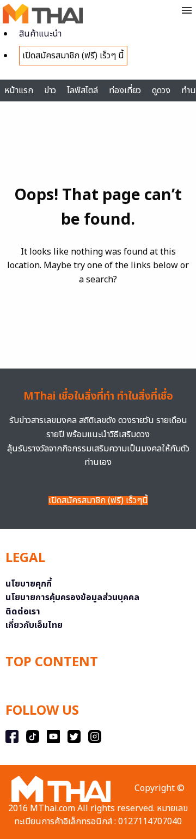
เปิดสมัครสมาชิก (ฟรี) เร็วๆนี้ (98, 500)
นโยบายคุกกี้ (28, 583)
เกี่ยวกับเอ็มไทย (34, 625)
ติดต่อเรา (22, 611)
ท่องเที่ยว (125, 90)
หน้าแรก (18, 90)
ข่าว (50, 90)
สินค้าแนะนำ (40, 33)
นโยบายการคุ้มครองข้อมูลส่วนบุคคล (72, 597)
